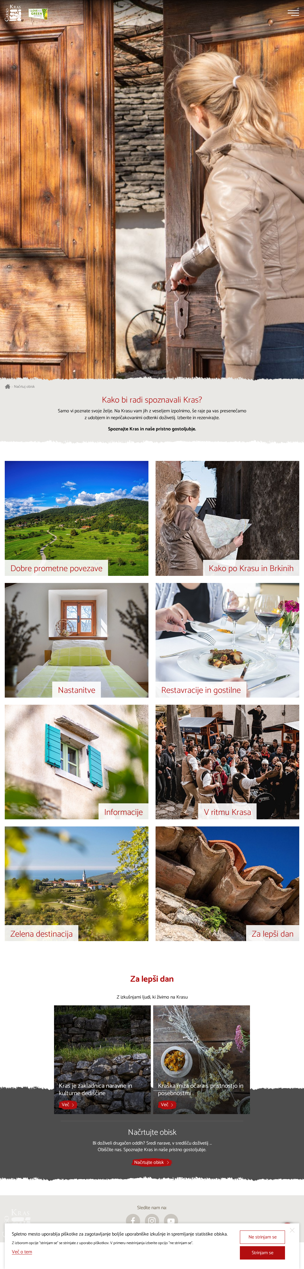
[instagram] (152, 1221)
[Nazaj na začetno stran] (13, 13)
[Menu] (293, 13)
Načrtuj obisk (24, 387)
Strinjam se (262, 1253)
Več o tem (22, 1252)
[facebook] (133, 1221)
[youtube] (171, 1221)
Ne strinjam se (262, 1237)
